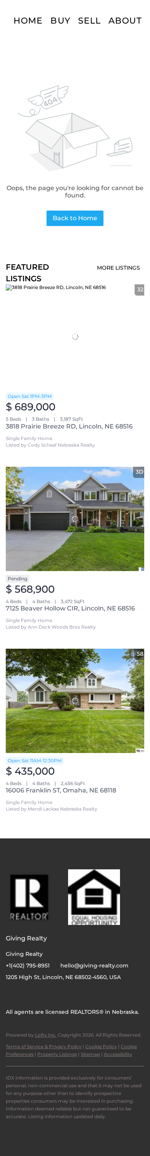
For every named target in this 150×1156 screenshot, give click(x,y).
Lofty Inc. (46, 1035)
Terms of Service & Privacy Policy (44, 1046)
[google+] (42, 994)
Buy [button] (60, 20)
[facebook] (11, 994)
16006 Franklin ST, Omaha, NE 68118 (61, 790)
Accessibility (118, 1054)
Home (28, 20)
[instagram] (27, 994)
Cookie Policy (101, 1046)
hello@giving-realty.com (94, 965)
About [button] (125, 20)
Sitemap (90, 1054)
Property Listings (57, 1054)
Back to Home (75, 218)
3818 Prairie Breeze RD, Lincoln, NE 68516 (69, 426)
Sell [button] (89, 20)
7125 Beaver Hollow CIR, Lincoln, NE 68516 (70, 608)
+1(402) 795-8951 (28, 965)
